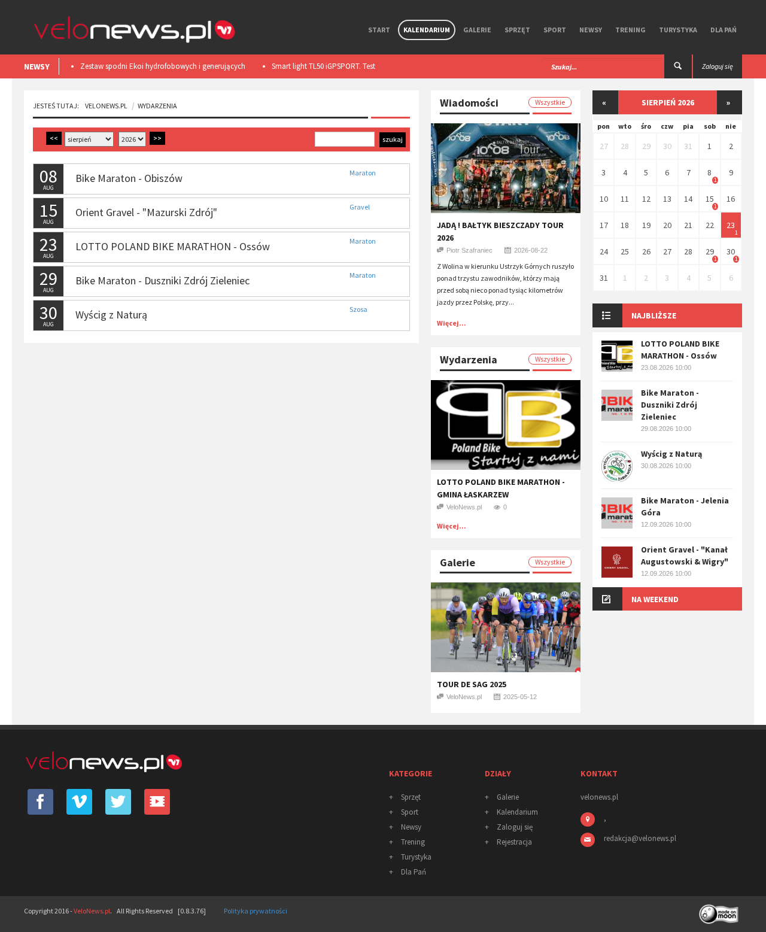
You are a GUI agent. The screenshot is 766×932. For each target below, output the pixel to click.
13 (667, 198)
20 (667, 225)
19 (646, 225)
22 (710, 225)
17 (604, 225)
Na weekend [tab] (655, 599)
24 (604, 251)
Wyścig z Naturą (111, 314)
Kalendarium (426, 29)
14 (688, 198)
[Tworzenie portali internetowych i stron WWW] (720, 910)
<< (54, 137)
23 (731, 225)
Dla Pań (723, 29)
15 (710, 198)
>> (157, 137)
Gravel (359, 206)
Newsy (590, 29)
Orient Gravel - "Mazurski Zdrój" (146, 212)
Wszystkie (550, 102)
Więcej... (451, 322)
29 (646, 146)
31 (688, 146)
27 (604, 146)
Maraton (362, 172)
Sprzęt (517, 29)
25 (625, 251)
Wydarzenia (157, 105)
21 (688, 225)
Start (379, 29)
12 (646, 198)
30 (667, 146)
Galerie (477, 29)
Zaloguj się (515, 827)
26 (646, 251)
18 (625, 225)
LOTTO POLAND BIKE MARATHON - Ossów (172, 246)
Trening (630, 29)
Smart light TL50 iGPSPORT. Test (323, 66)
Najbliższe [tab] (653, 315)
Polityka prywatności (255, 910)
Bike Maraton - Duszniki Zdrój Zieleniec (162, 280)
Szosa (358, 309)
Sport (554, 29)
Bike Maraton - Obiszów (129, 178)
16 (731, 198)
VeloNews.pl (106, 105)
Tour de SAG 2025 (471, 684)
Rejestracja (514, 842)
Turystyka (678, 29)
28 (625, 146)
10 (604, 198)
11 (625, 198)
